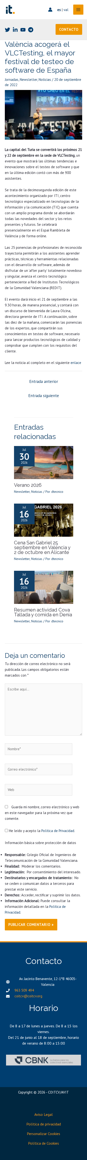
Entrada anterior (43, 381)
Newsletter (28, 79)
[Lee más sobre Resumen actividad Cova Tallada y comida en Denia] (43, 587)
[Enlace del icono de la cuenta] (50, 9)
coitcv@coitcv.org (28, 996)
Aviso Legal (43, 1114)
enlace (76, 362)
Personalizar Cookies (43, 1133)
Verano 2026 (28, 485)
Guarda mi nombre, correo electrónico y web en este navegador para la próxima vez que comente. (42, 813)
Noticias (45, 79)
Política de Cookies (43, 1143)
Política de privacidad (43, 1124)
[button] (69, 29)
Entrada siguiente (43, 395)
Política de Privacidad (57, 830)
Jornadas (11, 79)
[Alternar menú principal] (78, 10)
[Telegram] (30, 29)
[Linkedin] (15, 29)
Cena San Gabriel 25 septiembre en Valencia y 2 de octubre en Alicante (42, 547)
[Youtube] (23, 29)
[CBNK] (43, 1060)
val (66, 9)
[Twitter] (7, 29)
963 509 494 (24, 990)
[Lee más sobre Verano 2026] (43, 462)
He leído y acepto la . (41, 830)
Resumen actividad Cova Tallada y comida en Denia (43, 612)
